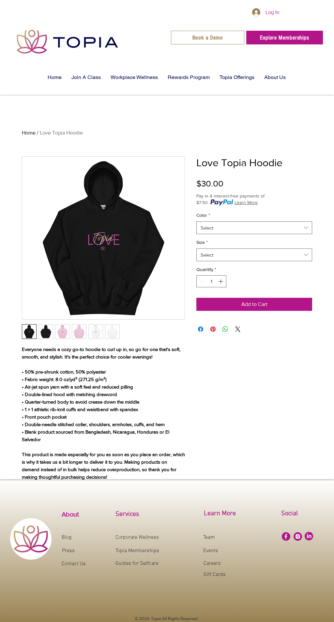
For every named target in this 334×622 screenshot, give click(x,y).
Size (202, 242)
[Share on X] (238, 329)
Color (203, 215)
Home (29, 133)
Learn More (246, 202)
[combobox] (254, 227)
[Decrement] (201, 281)
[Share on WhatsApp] (225, 329)
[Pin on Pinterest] (213, 329)
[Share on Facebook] (201, 329)
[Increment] (221, 281)
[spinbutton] (211, 281)
